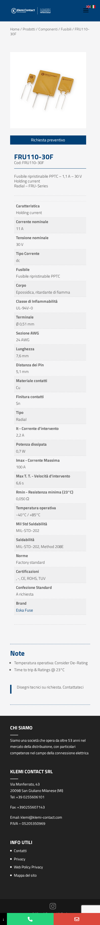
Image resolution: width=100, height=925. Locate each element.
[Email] (77, 919)
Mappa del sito (25, 875)
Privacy (19, 859)
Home (14, 29)
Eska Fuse (24, 610)
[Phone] (30, 919)
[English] (88, 6)
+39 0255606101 (30, 797)
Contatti (20, 850)
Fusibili (66, 29)
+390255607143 (31, 807)
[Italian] (93, 6)
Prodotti (29, 29)
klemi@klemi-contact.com (41, 817)
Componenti (48, 29)
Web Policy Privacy (28, 867)
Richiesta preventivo (48, 140)
